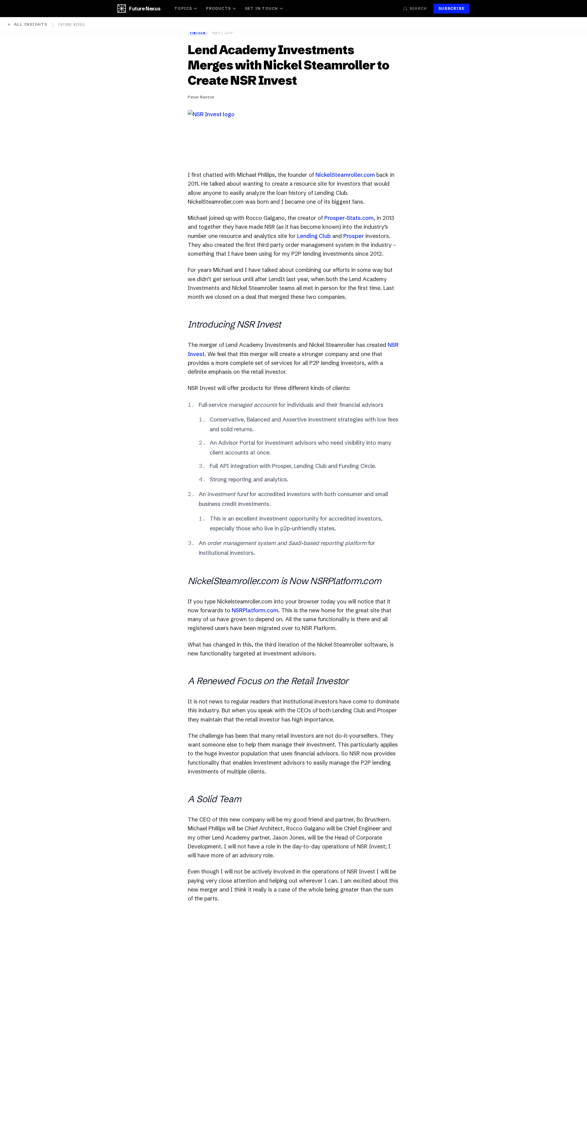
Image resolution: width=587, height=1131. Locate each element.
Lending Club (314, 235)
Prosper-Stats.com (349, 217)
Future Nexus (144, 9)
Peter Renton (201, 97)
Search (418, 8)
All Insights (30, 24)
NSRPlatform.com (255, 610)
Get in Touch (261, 8)
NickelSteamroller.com (345, 174)
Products (218, 8)
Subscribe (451, 8)
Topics (183, 8)
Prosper (353, 235)
